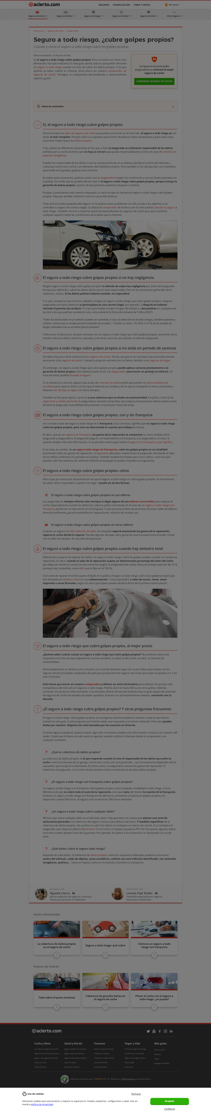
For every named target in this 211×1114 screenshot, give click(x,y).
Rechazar (136, 1093)
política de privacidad (42, 1104)
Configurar (169, 1108)
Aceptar (169, 1101)
